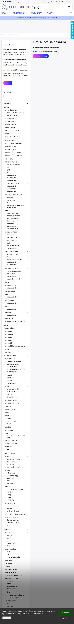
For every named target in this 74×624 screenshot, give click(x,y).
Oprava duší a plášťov (15, 489)
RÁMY (7, 134)
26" (8, 173)
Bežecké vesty (12, 586)
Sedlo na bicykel (12, 254)
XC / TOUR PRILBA (13, 364)
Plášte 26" (8, 337)
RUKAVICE (8, 416)
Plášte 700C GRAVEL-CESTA (15, 346)
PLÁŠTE (5, 325)
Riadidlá (10, 198)
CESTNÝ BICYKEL (10, 119)
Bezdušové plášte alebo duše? (14, 60)
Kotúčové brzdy (12, 213)
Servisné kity (11, 178)
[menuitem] (6, 13)
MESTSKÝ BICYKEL (11, 125)
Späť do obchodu (41, 56)
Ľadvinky (10, 581)
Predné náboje (12, 237)
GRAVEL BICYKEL (10, 122)
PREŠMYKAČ (9, 318)
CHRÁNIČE (8, 386)
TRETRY (7, 433)
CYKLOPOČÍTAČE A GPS (13, 575)
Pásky (9, 497)
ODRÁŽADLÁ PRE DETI (12, 137)
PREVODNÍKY (9, 300)
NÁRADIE (8, 456)
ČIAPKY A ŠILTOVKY (11, 444)
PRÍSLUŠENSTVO (12, 372)
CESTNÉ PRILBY (12, 367)
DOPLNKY (6, 530)
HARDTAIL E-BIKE (11, 146)
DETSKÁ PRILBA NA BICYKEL (16, 369)
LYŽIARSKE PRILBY (11, 400)
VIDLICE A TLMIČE (11, 162)
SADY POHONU (10, 291)
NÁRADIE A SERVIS (9, 453)
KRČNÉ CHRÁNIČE (13, 389)
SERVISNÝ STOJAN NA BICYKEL (15, 514)
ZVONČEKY (9, 563)
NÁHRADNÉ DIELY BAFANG (14, 155)
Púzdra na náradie (13, 557)
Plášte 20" (8, 343)
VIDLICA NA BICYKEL (13, 165)
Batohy (9, 584)
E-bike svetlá (11, 543)
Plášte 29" (8, 331)
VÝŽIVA (7, 592)
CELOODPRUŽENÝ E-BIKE (13, 143)
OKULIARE (8, 375)
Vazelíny (10, 508)
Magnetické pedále (14, 279)
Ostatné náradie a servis (14, 526)
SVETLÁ (7, 533)
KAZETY (7, 294)
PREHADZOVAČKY (11, 285)
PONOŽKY (8, 447)
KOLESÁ (7, 487)
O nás (52, 2)
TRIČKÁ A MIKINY (11, 441)
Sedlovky (10, 257)
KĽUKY (7, 306)
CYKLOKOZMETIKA (11, 517)
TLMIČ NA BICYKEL (13, 183)
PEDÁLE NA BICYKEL (11, 268)
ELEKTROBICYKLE (8, 140)
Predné (9, 535)
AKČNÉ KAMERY (10, 601)
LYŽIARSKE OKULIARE (12, 403)
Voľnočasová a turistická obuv (16, 437)
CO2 (8, 481)
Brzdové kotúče (12, 218)
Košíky (9, 554)
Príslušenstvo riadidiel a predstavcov (15, 206)
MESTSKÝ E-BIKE (10, 149)
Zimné (9, 424)
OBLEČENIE (7, 407)
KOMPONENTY (8, 159)
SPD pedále (11, 274)
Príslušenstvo (11, 248)
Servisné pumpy (12, 476)
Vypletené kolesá (13, 246)
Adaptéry (10, 224)
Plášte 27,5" (9, 334)
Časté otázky (45, 2)
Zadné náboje (12, 240)
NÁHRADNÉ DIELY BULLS (13, 152)
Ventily (9, 492)
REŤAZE (7, 282)
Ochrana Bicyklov (13, 523)
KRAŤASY (8, 427)
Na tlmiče (10, 478)
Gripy (9, 203)
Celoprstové (11, 421)
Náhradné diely (12, 175)
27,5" (8, 170)
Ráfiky (9, 243)
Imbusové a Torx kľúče (15, 467)
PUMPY (7, 470)
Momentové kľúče (13, 459)
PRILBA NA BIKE (10, 359)
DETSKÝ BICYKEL (10, 128)
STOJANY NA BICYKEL (12, 569)
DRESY (7, 413)
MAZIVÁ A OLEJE (10, 503)
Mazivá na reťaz (12, 506)
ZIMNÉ (7, 450)
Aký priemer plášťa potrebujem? (15, 70)
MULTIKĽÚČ (10, 464)
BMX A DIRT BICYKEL (12, 131)
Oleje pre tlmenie (13, 511)
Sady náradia (11, 462)
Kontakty (37, 2)
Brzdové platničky (13, 216)
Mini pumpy (11, 483)
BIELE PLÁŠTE (9, 328)
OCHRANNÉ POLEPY (11, 598)
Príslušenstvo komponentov (15, 321)
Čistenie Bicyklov (13, 520)
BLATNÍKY (8, 560)
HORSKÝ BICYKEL (11, 110)
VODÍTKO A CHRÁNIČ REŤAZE (15, 595)
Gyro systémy (12, 221)
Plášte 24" (9, 340)
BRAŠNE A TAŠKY (11, 572)
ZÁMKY (7, 566)
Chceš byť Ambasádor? (63, 2)
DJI (8, 604)
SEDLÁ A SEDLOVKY (11, 252)
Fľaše (9, 552)
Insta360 (10, 606)
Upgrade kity (11, 180)
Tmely (9, 495)
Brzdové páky (11, 226)
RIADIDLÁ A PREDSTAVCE (13, 195)
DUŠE (7, 349)
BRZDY (7, 210)
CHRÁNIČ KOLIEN (12, 397)
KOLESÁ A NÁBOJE (11, 232)
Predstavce (11, 200)
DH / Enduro (11, 378)
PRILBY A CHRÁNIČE (9, 356)
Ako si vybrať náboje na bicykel (14, 49)
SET (8, 541)
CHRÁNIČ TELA (12, 392)
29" (8, 167)
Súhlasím (65, 613)
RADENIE (8, 312)
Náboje (9, 235)
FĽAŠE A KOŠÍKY (10, 549)
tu (43, 614)
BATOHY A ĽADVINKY (12, 578)
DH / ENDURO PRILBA (14, 361)
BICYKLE (6, 107)
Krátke (9, 419)
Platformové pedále (14, 271)
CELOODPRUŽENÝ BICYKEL (15, 113)
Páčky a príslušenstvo (15, 259)
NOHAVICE (9, 430)
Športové (10, 381)
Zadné (9, 538)
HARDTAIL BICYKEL (13, 115)
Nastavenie (7, 618)
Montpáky (10, 500)
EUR (38, 8)
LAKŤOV (9, 394)
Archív (8, 83)
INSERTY (8, 352)
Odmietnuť (65, 619)
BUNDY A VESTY (10, 410)
